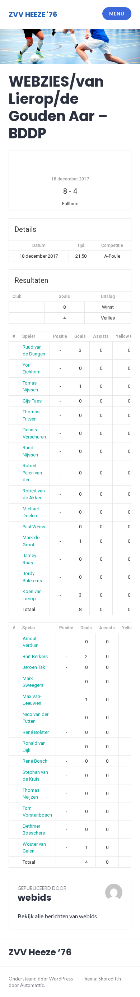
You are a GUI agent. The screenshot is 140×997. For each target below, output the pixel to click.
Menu (116, 14)
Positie (60, 336)
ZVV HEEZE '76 (33, 14)
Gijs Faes (32, 401)
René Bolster (36, 732)
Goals (80, 336)
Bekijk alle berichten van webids (57, 916)
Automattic (32, 985)
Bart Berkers (35, 656)
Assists (101, 336)
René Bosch (35, 761)
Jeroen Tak (34, 667)
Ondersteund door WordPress (41, 979)
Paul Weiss (34, 526)
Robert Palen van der (32, 472)
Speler (28, 336)
